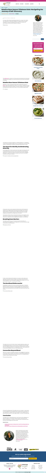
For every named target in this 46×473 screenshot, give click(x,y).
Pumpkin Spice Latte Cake (38, 105)
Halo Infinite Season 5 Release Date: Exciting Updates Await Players (16, 426)
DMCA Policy (40, 466)
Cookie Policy (33, 467)
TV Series (5, 7)
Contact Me (33, 466)
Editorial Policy (33, 468)
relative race (6, 78)
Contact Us (37, 34)
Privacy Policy (40, 465)
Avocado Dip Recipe (38, 118)
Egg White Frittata (38, 93)
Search (42, 39)
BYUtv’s (4, 85)
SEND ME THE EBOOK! (38, 50)
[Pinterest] (9, 468)
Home (3, 7)
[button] (21, 4)
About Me (33, 465)
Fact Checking (40, 467)
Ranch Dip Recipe (38, 80)
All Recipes (40, 468)
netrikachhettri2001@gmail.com (20, 439)
